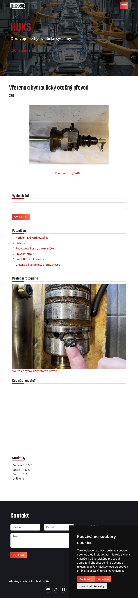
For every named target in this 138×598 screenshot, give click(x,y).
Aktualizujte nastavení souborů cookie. (29, 581)
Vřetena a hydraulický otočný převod (38, 264)
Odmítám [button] (103, 579)
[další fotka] (123, 134)
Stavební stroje (25, 253)
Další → (78, 173)
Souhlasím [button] (86, 579)
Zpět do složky (64, 173)
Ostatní (20, 243)
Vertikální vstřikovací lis (30, 259)
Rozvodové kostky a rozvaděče (35, 248)
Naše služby (19, 50)
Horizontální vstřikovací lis (32, 237)
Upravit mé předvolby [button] (92, 586)
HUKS (20, 27)
